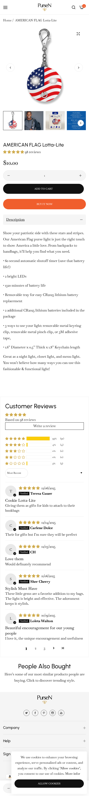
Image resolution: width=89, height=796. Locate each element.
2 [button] (35, 648)
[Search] (73, 7)
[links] (27, 712)
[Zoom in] (78, 34)
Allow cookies (49, 783)
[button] (79, 67)
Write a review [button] (44, 426)
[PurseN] (44, 7)
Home (7, 20)
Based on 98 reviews (20, 419)
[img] (30, 488)
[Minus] (8, 175)
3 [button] (44, 648)
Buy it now (45, 204)
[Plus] (80, 175)
